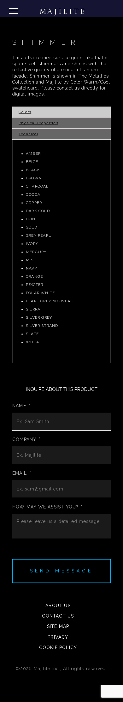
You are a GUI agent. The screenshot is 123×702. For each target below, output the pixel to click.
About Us (58, 605)
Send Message (61, 570)
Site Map (58, 626)
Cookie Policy (58, 647)
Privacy (58, 637)
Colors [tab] (25, 112)
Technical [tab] (28, 134)
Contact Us (58, 615)
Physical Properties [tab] (38, 123)
